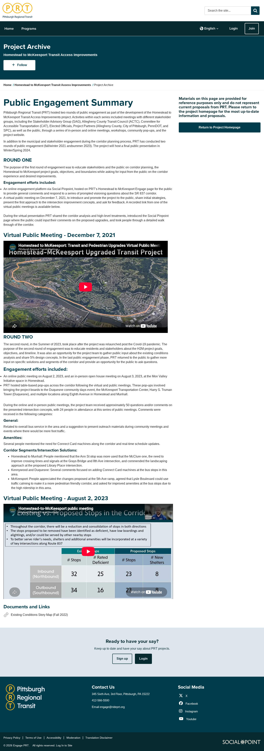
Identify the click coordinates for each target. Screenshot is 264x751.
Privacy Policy (11, 737)
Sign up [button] (122, 658)
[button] (209, 28)
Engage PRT (21, 745)
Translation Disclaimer (98, 737)
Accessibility (54, 737)
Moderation (73, 737)
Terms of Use (33, 737)
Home (9, 28)
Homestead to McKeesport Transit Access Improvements (52, 85)
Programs (28, 28)
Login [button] (143, 658)
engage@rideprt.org (112, 707)
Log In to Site (64, 745)
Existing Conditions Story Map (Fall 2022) (39, 614)
